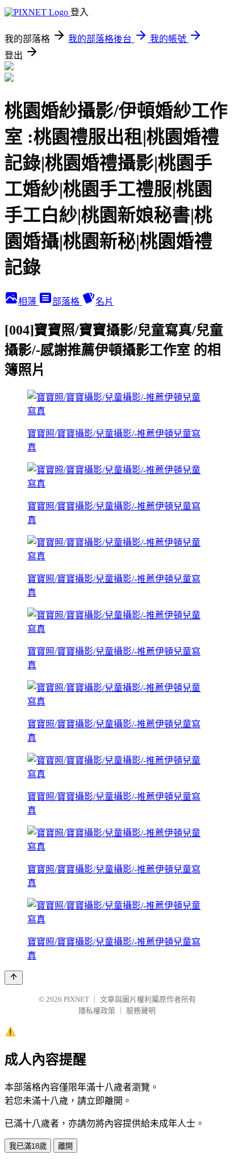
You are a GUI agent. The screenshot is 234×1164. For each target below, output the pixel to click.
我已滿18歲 (28, 1146)
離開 (65, 1146)
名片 (104, 301)
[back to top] (14, 978)
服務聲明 (141, 1010)
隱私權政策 (96, 1010)
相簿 (28, 301)
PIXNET (76, 999)
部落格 (67, 301)
